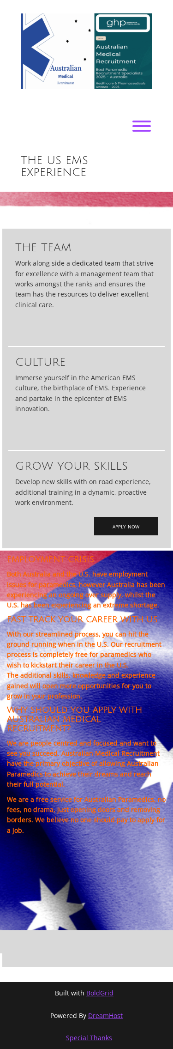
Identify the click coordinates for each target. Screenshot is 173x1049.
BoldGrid (99, 992)
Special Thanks (89, 1037)
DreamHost (105, 1015)
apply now (126, 525)
